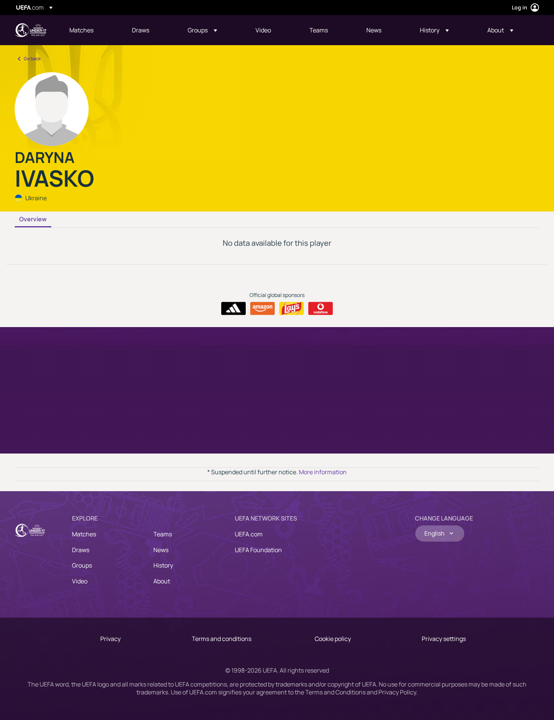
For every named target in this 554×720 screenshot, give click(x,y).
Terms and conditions (221, 639)
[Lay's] (291, 308)
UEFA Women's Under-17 (30, 30)
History (163, 565)
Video (79, 581)
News (160, 550)
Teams (162, 534)
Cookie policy (333, 639)
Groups (82, 565)
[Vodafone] (320, 308)
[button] (202, 30)
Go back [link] (32, 58)
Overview (33, 219)
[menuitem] (91, 30)
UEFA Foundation (258, 550)
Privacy (110, 639)
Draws (80, 550)
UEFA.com (249, 534)
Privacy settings (444, 639)
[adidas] (233, 308)
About (161, 581)
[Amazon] (262, 308)
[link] (81, 30)
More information (323, 472)
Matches (84, 534)
